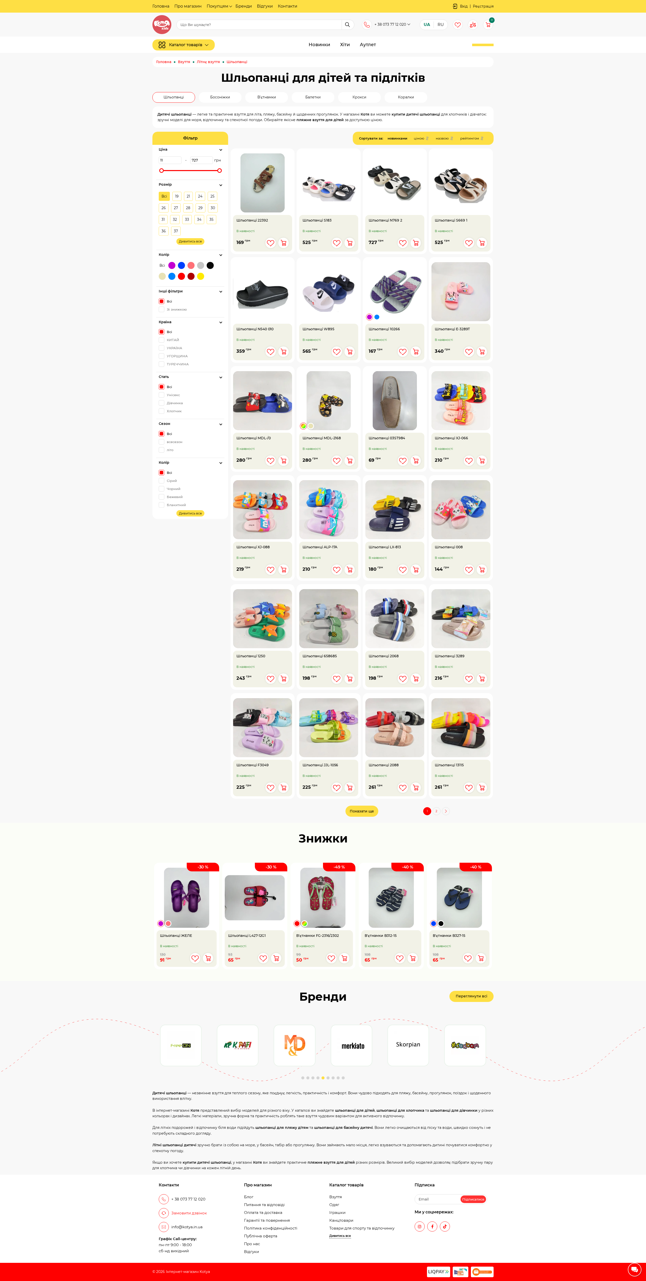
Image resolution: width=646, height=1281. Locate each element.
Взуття (335, 1196)
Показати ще (362, 811)
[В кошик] (283, 242)
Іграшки (337, 1212)
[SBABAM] (408, 1045)
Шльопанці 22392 (252, 220)
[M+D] (237, 1045)
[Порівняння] (473, 25)
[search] (348, 25)
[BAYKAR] (465, 1045)
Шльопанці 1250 (250, 656)
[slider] (161, 170)
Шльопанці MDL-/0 (253, 438)
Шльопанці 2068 (384, 656)
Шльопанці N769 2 (385, 220)
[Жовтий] (200, 276)
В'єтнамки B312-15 (380, 936)
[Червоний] (181, 276)
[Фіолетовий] (171, 265)
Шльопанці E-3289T (452, 329)
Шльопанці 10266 (384, 329)
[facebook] (432, 1226)
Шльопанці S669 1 (451, 220)
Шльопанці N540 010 (255, 329)
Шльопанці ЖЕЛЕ (176, 936)
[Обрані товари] (458, 25)
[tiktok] (445, 1226)
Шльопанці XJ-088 (253, 547)
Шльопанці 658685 (320, 656)
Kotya (205, 1271)
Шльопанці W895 (318, 329)
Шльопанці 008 (449, 547)
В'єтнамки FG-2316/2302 (317, 936)
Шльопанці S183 (317, 220)
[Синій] (181, 265)
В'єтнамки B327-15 (449, 936)
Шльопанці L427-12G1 (247, 936)
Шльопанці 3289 (450, 656)
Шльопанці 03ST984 (387, 438)
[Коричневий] (191, 276)
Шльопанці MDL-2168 (322, 438)
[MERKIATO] (294, 1045)
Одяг (334, 1204)
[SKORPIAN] (351, 1045)
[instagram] (420, 1226)
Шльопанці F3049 (252, 765)
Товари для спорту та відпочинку (361, 1228)
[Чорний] (210, 265)
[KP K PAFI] (181, 1045)
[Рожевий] (191, 265)
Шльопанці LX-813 (385, 547)
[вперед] (446, 811)
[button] (302, 1077)
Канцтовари (341, 1220)
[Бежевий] (162, 276)
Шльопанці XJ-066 (451, 438)
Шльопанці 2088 (384, 765)
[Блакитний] (171, 276)
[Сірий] (200, 265)
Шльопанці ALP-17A (320, 547)
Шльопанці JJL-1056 (320, 765)
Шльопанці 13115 (449, 765)
